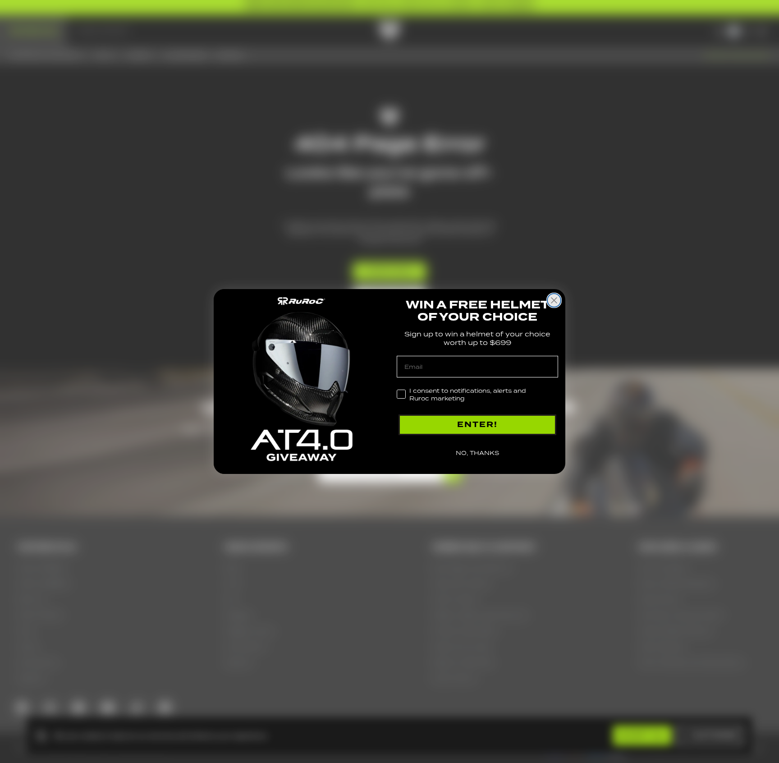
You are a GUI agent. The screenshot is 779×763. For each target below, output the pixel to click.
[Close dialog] (554, 300)
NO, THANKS (477, 453)
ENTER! (477, 424)
